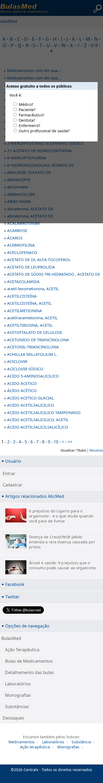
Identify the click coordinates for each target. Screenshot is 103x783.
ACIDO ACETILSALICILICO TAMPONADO (44, 412)
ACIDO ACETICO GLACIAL (30, 397)
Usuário (13, 461)
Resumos (96, 450)
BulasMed (11, 638)
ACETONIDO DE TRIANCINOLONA (38, 339)
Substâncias (17, 706)
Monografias (18, 695)
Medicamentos (21, 741)
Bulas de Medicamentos (29, 661)
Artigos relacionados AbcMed (34, 496)
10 (56, 442)
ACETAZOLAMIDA (23, 281)
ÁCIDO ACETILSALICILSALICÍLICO (37, 427)
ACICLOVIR (17, 361)
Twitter (12, 596)
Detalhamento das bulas (29, 672)
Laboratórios (18, 684)
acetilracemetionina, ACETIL (32, 317)
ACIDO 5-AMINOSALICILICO (33, 376)
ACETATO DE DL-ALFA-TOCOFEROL (39, 259)
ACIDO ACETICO (22, 383)
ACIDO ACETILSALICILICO (30, 405)
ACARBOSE (17, 230)
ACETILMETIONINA (24, 310)
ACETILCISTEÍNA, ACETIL (29, 303)
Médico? (26, 104)
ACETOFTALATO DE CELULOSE (34, 332)
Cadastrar (12, 485)
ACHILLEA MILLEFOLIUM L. (32, 354)
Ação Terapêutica (22, 650)
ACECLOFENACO (22, 252)
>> (70, 442)
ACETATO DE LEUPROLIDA (31, 267)
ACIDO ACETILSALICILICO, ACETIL (38, 419)
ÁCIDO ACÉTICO (22, 390)
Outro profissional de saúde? (44, 130)
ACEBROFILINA (21, 245)
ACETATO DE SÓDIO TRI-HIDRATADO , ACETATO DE (53, 274)
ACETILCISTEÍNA (22, 296)
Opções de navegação (27, 626)
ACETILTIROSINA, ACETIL (30, 325)
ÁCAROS (14, 237)
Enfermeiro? (29, 125)
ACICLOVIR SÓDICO (25, 368)
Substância (81, 741)
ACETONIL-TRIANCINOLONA (33, 346)
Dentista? (27, 120)
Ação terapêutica (35, 746)
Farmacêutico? (31, 114)
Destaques (13, 718)
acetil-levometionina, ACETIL (33, 288)
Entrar (9, 473)
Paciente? (27, 109)
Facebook (15, 584)
